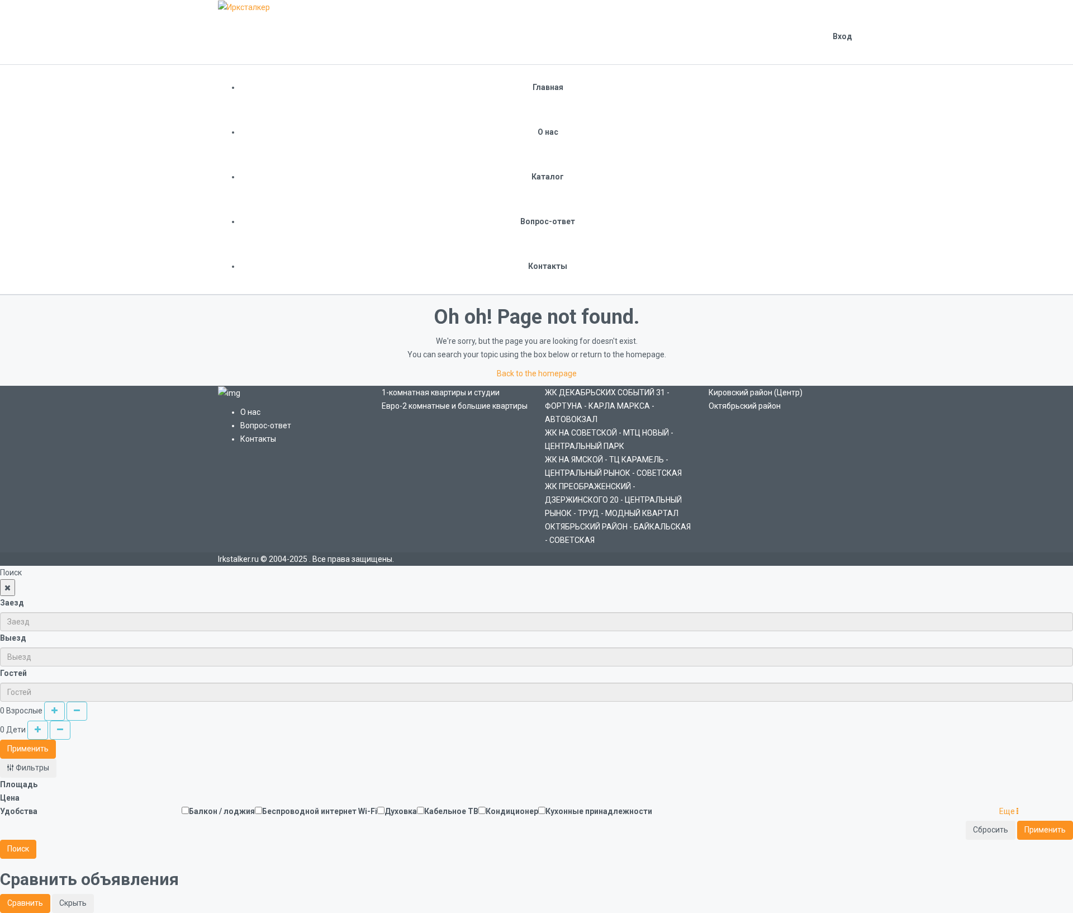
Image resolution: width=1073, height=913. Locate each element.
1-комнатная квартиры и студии (441, 392)
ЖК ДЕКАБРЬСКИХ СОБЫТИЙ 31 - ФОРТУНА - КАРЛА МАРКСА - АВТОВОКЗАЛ (607, 406)
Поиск (18, 848)
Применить (28, 748)
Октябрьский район (745, 405)
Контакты (547, 266)
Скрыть (73, 902)
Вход (842, 36)
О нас (548, 131)
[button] (1008, 811)
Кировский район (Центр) (756, 392)
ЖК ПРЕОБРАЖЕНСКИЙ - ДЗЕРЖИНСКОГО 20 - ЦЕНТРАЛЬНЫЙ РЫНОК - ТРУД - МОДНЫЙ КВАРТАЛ (613, 500)
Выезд (13, 637)
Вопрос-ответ (547, 221)
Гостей (13, 673)
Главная (548, 87)
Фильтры (31, 767)
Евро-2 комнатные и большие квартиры (455, 405)
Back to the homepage (537, 373)
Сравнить (25, 902)
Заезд (12, 602)
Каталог (547, 176)
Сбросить (990, 829)
